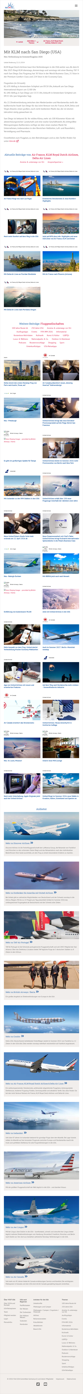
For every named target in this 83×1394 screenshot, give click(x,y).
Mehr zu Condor (13, 1036)
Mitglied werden (10, 1315)
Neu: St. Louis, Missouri (13, 760)
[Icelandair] (41, 1116)
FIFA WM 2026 (67, 1322)
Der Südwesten (25, 1312)
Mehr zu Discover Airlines (18, 843)
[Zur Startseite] (10, 5)
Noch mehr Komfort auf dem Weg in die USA (21, 236)
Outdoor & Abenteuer (70, 1350)
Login (6, 1319)
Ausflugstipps (67, 1315)
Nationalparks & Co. (69, 1346)
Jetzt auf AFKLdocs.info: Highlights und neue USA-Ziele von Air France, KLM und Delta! (60, 237)
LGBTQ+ (65, 1339)
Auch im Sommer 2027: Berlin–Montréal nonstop (59, 648)
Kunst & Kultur (67, 1336)
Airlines (36, 1315)
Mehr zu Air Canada (15, 1277)
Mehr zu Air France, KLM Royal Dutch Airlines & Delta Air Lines (35, 1083)
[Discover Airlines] (41, 826)
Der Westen (24, 1309)
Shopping (65, 1360)
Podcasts (65, 1353)
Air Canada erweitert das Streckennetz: (19, 723)
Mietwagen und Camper (42, 1307)
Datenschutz (71, 1379)
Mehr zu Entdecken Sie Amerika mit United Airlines (29, 893)
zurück (20, 42)
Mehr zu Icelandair (14, 1133)
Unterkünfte (37, 1303)
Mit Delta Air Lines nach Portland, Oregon (20, 309)
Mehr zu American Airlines (18, 1183)
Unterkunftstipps (68, 1367)
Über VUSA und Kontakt (9, 1304)
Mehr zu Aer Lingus (15, 1227)
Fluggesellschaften (52, 323)
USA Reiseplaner (10, 1308)
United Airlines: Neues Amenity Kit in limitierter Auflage (57, 724)
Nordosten (24, 1324)
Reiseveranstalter (39, 1319)
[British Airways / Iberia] (41, 975)
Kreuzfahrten (38, 1322)
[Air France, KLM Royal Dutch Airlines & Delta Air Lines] (41, 1066)
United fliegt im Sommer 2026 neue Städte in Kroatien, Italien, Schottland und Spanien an (61, 797)
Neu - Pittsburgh (10, 420)
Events (64, 1319)
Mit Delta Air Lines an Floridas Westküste (20, 274)
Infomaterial (66, 1325)
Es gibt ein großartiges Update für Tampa (20, 461)
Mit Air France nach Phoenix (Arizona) (57, 274)
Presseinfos (8, 1322)
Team (6, 1312)
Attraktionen (37, 1325)
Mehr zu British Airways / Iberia (20, 992)
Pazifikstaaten (25, 1305)
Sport (64, 1363)
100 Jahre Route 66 (69, 1303)
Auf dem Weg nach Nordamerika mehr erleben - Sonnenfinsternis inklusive (60, 686)
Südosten (23, 1321)
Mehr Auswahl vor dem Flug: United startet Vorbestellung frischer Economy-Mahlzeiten (21, 648)
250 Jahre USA (67, 1307)
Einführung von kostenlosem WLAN (17, 612)
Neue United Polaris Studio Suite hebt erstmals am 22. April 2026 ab (19, 537)
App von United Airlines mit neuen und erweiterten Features (19, 686)
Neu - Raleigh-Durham (12, 576)
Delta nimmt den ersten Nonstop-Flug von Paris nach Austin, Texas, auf (20, 384)
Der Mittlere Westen (24, 1316)
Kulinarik (65, 1332)
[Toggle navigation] (76, 6)
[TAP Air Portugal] (41, 925)
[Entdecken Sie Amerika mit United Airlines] (41, 876)
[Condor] (41, 1019)
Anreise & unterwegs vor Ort (32, 162)
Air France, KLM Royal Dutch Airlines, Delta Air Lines (53, 42)
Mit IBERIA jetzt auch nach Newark (56, 576)
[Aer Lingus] (41, 1210)
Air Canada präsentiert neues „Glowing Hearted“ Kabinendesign (58, 384)
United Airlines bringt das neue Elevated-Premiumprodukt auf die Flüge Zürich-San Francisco (59, 422)
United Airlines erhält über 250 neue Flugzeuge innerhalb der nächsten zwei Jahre (60, 499)
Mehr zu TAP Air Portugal (17, 942)
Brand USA (37, 1329)
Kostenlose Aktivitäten (70, 1329)
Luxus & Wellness (68, 1343)
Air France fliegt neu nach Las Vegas (18, 198)
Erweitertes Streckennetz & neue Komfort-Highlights (59, 199)
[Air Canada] (41, 1260)
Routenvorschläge (68, 1356)
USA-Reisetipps (67, 1370)
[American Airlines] (41, 1165)
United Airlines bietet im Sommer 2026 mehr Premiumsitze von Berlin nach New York (60, 462)
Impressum (60, 1379)
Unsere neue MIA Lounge (52, 760)
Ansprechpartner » (55, 162)
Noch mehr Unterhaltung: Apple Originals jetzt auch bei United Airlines (22, 797)
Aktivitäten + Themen (31, 42)
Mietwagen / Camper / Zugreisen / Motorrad (46, 1311)
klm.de (12, 141)
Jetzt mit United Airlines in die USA (56, 612)
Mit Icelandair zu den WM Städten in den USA (21, 498)
